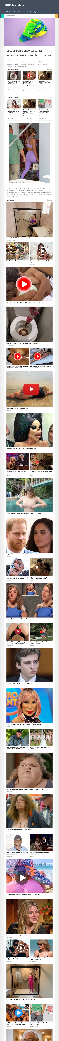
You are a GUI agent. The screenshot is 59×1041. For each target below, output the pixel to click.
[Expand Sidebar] (2, 16)
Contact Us (25, 12)
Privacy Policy (17, 12)
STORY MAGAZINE (14, 5)
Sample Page (33, 12)
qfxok (9, 59)
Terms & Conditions (7, 12)
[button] (29, 32)
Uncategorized (10, 15)
